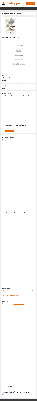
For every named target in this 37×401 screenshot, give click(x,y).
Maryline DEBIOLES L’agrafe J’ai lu (8, 298)
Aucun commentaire (19, 15)
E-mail (8, 115)
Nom (8, 112)
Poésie (4, 80)
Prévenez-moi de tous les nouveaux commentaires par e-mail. (16, 125)
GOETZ (3, 297)
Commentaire (9, 98)
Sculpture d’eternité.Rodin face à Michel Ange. (10, 295)
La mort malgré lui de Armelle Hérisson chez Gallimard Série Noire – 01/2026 (15, 293)
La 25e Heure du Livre (15, 3)
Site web (8, 118)
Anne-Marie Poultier (12, 15)
